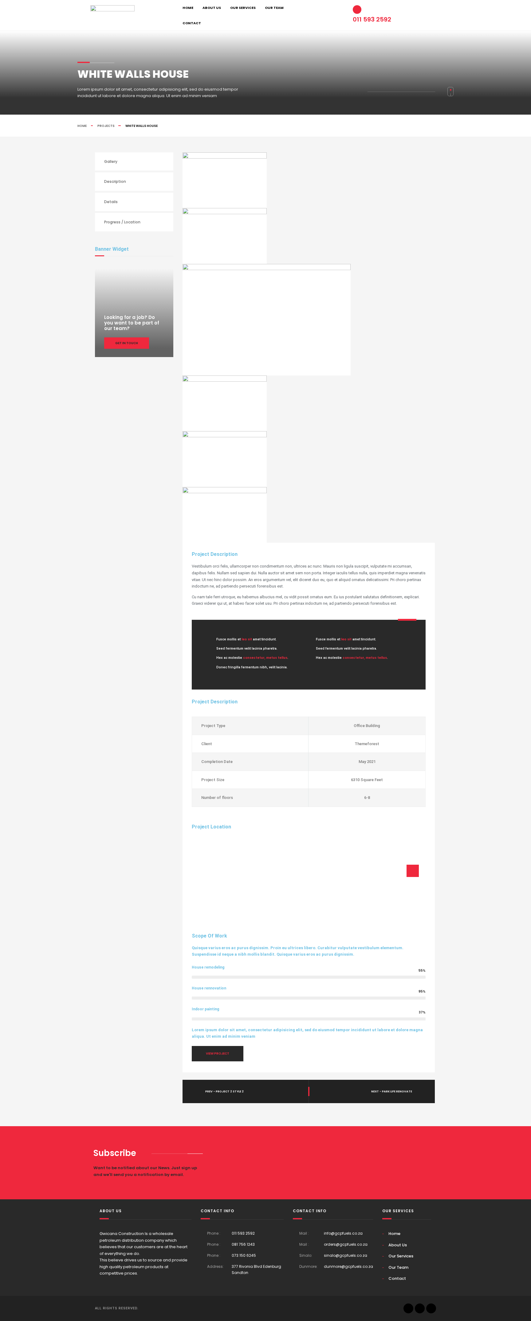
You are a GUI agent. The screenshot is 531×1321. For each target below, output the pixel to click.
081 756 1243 (243, 1244)
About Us (212, 7)
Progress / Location (122, 222)
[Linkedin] (408, 1308)
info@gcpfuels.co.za (343, 1233)
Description (115, 181)
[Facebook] (431, 1308)
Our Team (274, 7)
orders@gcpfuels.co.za (346, 1244)
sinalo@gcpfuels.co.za (345, 1255)
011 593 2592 (243, 1233)
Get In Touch (126, 343)
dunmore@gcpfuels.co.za (348, 1266)
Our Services (243, 7)
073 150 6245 (244, 1255)
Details (111, 201)
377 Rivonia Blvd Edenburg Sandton (256, 1269)
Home (188, 7)
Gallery (110, 161)
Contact (192, 23)
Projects (106, 126)
